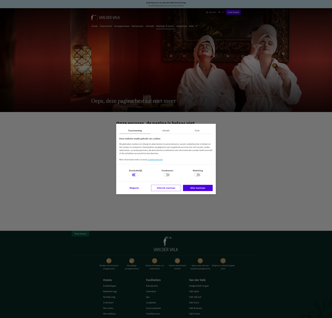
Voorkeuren (167, 170)
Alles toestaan (197, 187)
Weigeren (134, 187)
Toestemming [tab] (135, 130)
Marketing (198, 170)
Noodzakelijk (135, 170)
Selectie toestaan (166, 187)
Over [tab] (197, 130)
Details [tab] (166, 130)
